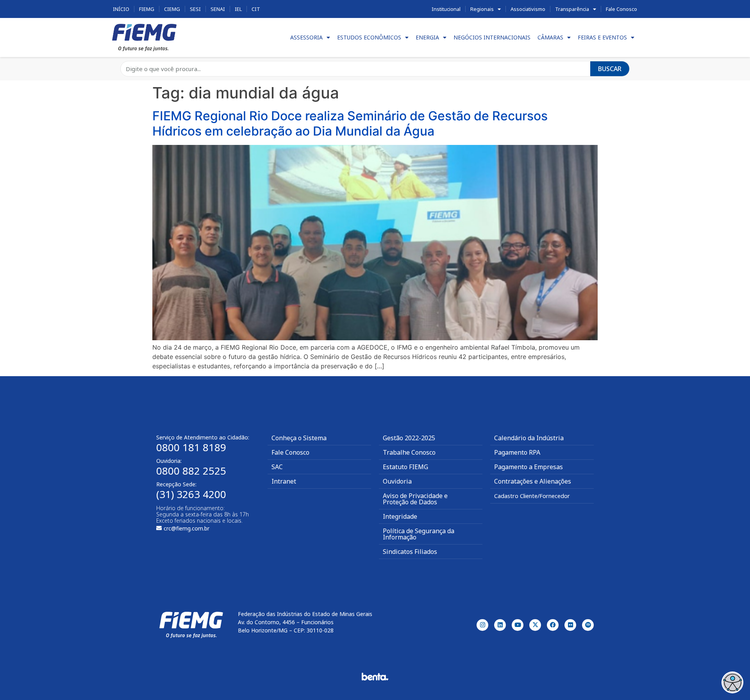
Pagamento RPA (517, 452)
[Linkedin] (500, 625)
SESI (195, 8)
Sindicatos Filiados (410, 551)
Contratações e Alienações (532, 481)
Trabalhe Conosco (409, 452)
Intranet (283, 481)
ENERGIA (427, 37)
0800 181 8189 (191, 447)
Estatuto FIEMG (405, 466)
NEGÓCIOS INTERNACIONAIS (492, 37)
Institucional (446, 8)
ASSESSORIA (306, 37)
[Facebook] (553, 625)
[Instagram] (482, 625)
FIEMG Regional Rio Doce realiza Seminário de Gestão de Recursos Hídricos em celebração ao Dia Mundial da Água (350, 123)
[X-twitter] (535, 625)
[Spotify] (588, 625)
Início (121, 8)
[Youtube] (517, 625)
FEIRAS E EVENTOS (602, 37)
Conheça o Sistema (299, 438)
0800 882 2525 (191, 471)
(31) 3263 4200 (191, 494)
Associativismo (528, 8)
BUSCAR (609, 68)
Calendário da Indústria (529, 438)
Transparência (572, 8)
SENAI (218, 8)
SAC (277, 466)
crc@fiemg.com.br (186, 528)
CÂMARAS (550, 37)
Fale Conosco (621, 8)
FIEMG (146, 8)
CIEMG (172, 8)
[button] (732, 682)
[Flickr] (570, 625)
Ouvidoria (397, 481)
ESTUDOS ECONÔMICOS (369, 37)
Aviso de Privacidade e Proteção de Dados (415, 498)
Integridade (400, 516)
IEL (238, 8)
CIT (256, 8)
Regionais (482, 8)
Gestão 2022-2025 (409, 438)
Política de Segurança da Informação (418, 534)
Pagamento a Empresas (528, 466)
